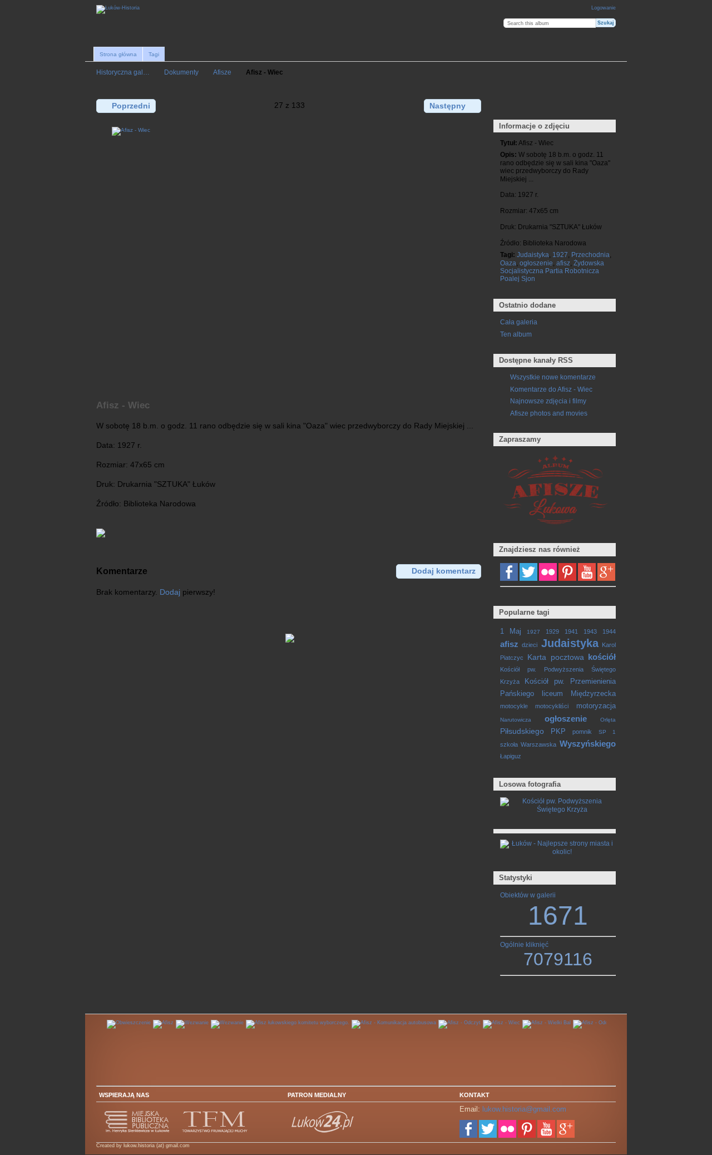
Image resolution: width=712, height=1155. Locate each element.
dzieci (529, 644)
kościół (602, 657)
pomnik (582, 731)
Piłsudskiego (522, 731)
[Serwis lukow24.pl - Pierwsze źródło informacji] (323, 1131)
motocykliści (551, 706)
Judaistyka (533, 254)
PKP (558, 732)
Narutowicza (515, 720)
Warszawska (538, 744)
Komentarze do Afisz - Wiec (551, 389)
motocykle (514, 706)
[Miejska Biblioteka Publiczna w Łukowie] (137, 1131)
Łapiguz (510, 756)
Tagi (154, 54)
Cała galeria (518, 321)
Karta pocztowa (555, 657)
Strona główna (118, 54)
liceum (552, 694)
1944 (609, 631)
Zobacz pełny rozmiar (506, 105)
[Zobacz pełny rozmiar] (289, 257)
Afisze (222, 72)
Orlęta (608, 720)
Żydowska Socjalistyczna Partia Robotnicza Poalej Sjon (552, 271)
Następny (447, 105)
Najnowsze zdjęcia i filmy (548, 400)
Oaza (508, 262)
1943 (590, 631)
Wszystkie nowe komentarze (553, 377)
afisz (563, 262)
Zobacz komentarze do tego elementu (530, 105)
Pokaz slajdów (554, 105)
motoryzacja (596, 706)
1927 (560, 254)
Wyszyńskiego (588, 743)
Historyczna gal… (123, 72)
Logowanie (603, 8)
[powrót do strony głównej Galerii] (118, 9)
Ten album (516, 334)
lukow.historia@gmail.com (524, 1109)
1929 (552, 631)
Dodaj (170, 592)
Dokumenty (181, 72)
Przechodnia (590, 254)
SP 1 (607, 732)
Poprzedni (131, 105)
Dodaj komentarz (444, 570)
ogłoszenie (536, 262)
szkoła (509, 744)
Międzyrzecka (593, 694)
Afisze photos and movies (548, 413)
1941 (571, 631)
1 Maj (510, 631)
